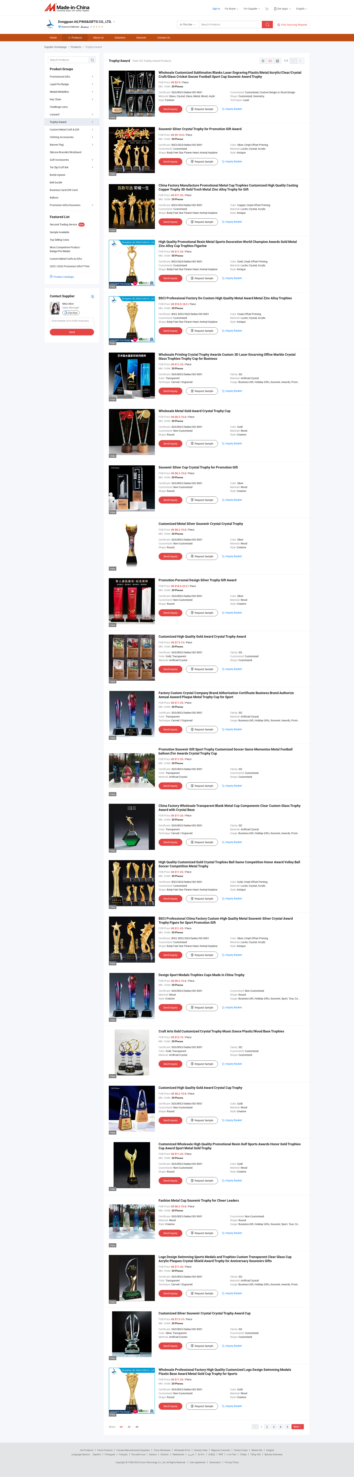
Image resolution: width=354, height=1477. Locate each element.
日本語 (211, 1454)
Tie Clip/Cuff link (59, 167)
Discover (141, 37)
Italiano (153, 1454)
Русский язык (138, 1454)
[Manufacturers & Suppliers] (68, 7)
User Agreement (198, 1462)
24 (121, 1426)
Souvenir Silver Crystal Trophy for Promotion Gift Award (200, 129)
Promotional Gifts (60, 76)
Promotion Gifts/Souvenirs (65, 205)
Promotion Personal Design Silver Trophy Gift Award (197, 580)
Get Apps (282, 8)
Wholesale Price (182, 1450)
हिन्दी (221, 1454)
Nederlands (178, 1454)
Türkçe (243, 1454)
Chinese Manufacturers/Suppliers (133, 1450)
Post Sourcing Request (294, 24)
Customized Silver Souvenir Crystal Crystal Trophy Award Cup (205, 1313)
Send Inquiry (170, 109)
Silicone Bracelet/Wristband (65, 152)
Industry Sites (200, 1450)
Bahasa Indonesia (273, 1454)
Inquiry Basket (233, 109)
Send (72, 332)
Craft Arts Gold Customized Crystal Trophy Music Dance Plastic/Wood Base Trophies (221, 1031)
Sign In (216, 8)
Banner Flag (57, 144)
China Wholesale (162, 1450)
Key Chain (55, 99)
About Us (98, 37)
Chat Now (72, 312)
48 (137, 1427)
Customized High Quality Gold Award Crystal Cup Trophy (200, 1088)
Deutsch (165, 1454)
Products (77, 37)
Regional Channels (220, 1450)
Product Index (241, 1450)
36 (129, 1427)
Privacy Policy (232, 1462)
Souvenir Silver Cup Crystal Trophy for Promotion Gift (198, 467)
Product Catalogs (64, 276)
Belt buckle (56, 182)
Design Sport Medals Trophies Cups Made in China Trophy (201, 975)
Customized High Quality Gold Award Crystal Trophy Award (202, 636)
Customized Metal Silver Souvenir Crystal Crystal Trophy (201, 524)
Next (296, 1426)
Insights (270, 1450)
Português (110, 1454)
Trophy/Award (58, 122)
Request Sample (204, 109)
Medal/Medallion (59, 91)
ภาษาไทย (231, 1454)
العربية (191, 1454)
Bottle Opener (57, 175)
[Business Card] (92, 296)
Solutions (120, 37)
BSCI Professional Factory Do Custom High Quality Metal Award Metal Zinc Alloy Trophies (225, 298)
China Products (105, 1450)
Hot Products (86, 1450)
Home (53, 37)
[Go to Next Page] (300, 61)
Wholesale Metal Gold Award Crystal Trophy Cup (194, 411)
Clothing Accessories (62, 137)
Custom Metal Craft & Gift (64, 129)
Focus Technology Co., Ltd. (152, 1462)
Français (123, 1454)
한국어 (201, 1454)
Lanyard (54, 114)
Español (97, 1454)
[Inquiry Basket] (267, 8)
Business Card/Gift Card (64, 190)
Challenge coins (59, 107)
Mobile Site (256, 1450)
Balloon (54, 197)
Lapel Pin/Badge (59, 84)
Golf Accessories (59, 159)
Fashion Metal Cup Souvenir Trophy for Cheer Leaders (199, 1200)
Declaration (215, 1462)
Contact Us (163, 37)
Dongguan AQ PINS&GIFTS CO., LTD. (85, 22)
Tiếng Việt (255, 1454)
